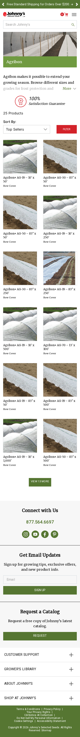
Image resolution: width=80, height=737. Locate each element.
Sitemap (46, 730)
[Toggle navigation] (72, 14)
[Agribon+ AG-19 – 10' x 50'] (20, 157)
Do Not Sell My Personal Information (38, 718)
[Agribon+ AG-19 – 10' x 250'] (60, 212)
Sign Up (39, 590)
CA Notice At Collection (38, 715)
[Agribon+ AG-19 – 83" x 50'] (20, 380)
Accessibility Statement (51, 721)
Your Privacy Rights (38, 712)
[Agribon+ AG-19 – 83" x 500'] (60, 380)
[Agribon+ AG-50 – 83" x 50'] (20, 212)
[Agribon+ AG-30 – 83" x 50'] (60, 157)
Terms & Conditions (28, 709)
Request (40, 635)
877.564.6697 (40, 522)
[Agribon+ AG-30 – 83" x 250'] (20, 268)
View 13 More (40, 481)
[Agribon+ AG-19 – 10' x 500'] (20, 324)
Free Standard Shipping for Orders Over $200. (38, 4)
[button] (3, 4)
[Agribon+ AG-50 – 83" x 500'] (60, 435)
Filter (67, 129)
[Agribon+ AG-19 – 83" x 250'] (60, 268)
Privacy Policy (52, 709)
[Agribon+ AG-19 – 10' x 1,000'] (20, 435)
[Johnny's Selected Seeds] (14, 14)
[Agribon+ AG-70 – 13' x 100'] (60, 324)
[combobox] (40, 24)
